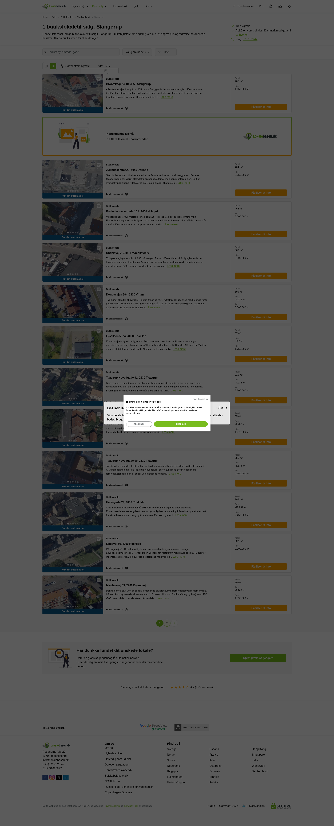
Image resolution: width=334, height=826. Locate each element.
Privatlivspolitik (200, 399)
